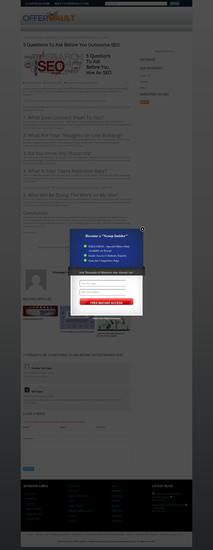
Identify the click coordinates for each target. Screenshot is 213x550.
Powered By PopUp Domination (106, 318)
